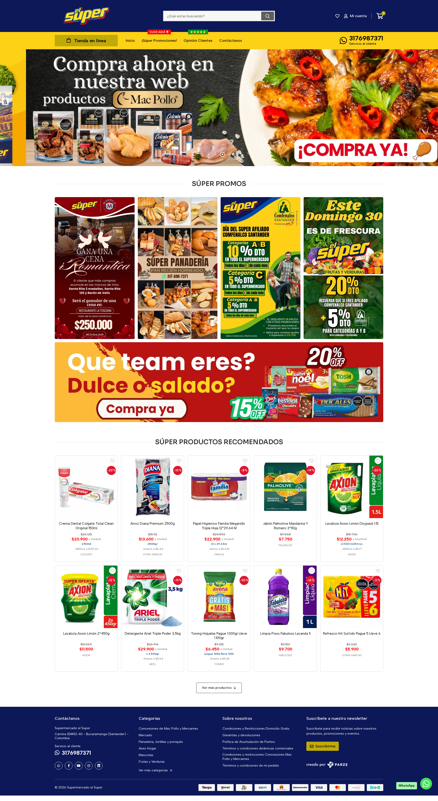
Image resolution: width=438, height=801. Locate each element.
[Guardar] (112, 460)
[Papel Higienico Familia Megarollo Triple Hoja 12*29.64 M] (219, 487)
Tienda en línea (90, 40)
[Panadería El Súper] (178, 268)
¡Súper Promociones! (159, 37)
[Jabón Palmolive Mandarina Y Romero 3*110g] (285, 487)
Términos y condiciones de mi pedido (250, 765)
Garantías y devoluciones (241, 735)
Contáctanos (230, 40)
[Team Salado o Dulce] (219, 382)
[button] (208, 154)
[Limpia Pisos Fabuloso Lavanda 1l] (285, 597)
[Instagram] (89, 766)
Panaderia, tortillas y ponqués (161, 742)
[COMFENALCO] (260, 268)
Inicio (130, 40)
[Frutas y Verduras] (343, 268)
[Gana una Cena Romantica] (95, 268)
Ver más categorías (154, 770)
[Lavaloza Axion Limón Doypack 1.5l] (352, 487)
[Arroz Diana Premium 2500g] (152, 487)
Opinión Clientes (198, 37)
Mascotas (146, 755)
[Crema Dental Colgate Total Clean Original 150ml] (86, 487)
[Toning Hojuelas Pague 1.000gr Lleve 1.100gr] (219, 597)
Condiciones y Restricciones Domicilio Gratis (255, 729)
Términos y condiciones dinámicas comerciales (257, 748)
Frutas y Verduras (152, 762)
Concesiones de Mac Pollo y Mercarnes (168, 729)
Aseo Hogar (147, 748)
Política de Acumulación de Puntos (248, 742)
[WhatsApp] (59, 766)
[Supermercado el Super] (86, 16)
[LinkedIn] (99, 766)
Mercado (145, 735)
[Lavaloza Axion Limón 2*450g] (86, 597)
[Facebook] (69, 766)
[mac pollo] (219, 107)
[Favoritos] (337, 16)
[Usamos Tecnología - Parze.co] (326, 765)
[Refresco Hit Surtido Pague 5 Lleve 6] (352, 597)
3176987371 (366, 38)
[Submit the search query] (267, 16)
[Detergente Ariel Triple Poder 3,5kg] (152, 597)
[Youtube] (79, 766)
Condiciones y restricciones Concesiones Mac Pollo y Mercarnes (257, 757)
